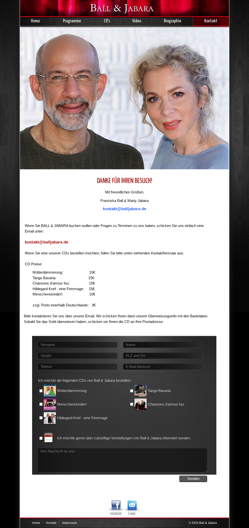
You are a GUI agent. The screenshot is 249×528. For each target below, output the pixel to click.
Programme (72, 21)
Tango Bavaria (159, 391)
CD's (107, 21)
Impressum (69, 523)
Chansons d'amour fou (166, 404)
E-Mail (132, 514)
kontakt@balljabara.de (46, 242)
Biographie (172, 21)
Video (136, 21)
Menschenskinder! (72, 404)
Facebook (115, 514)
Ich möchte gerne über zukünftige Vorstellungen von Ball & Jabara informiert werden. (124, 438)
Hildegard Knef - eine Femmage (82, 418)
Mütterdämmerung (72, 391)
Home (35, 21)
